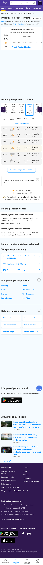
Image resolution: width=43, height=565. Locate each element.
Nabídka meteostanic (8, 481)
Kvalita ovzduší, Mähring (16, 264)
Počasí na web (6, 484)
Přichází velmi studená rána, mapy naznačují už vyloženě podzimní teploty (25, 437)
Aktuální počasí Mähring (21, 47)
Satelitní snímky (9, 325)
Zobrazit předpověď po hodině (21, 170)
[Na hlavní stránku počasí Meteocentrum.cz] (4, 3)
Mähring (4, 286)
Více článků (6, 461)
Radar (10, 8)
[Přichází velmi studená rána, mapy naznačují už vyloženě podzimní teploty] (6, 436)
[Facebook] (23, 536)
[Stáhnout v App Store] (8, 540)
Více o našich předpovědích (11, 519)
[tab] (13, 109)
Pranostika (10, 197)
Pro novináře (27, 478)
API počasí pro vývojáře (9, 487)
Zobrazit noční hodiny (21, 123)
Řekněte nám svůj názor (29, 552)
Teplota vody (37, 8)
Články (28, 8)
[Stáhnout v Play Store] (8, 533)
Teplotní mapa (8, 332)
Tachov (25, 286)
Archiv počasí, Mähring (16, 270)
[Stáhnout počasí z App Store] (11, 400)
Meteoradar (7, 318)
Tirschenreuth (28, 294)
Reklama (26, 475)
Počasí (3, 8)
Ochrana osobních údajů (31, 482)
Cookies (4, 552)
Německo (12, 13)
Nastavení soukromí (14, 552)
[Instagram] (29, 536)
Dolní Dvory (26, 298)
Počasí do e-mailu (7, 477)
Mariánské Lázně (28, 290)
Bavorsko (22, 13)
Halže (3, 290)
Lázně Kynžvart (7, 298)
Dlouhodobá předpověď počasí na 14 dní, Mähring (21, 257)
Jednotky (36, 18)
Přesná (3, 21)
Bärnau (4, 294)
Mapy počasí (19, 8)
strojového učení (18, 24)
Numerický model (31, 332)
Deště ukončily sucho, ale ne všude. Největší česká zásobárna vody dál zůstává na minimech (27, 425)
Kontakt (25, 471)
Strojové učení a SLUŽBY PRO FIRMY (13, 491)
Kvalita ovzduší (30, 325)
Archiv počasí (29, 318)
